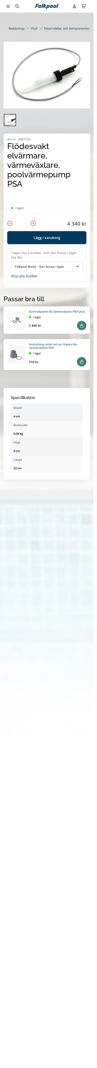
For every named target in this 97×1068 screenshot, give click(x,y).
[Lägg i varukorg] (81, 325)
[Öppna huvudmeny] (8, 6)
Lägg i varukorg (47, 237)
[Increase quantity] (33, 223)
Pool (34, 28)
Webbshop (16, 28)
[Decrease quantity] (10, 223)
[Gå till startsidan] (47, 6)
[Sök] (17, 6)
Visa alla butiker (24, 276)
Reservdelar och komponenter (67, 28)
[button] (47, 75)
